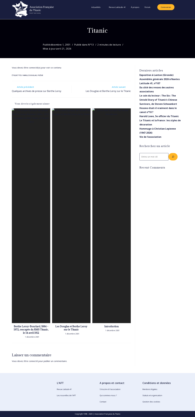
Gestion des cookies (151, 401)
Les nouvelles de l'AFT (66, 395)
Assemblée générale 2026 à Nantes (159, 79)
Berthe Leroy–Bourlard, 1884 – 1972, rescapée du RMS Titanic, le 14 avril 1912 (31, 329)
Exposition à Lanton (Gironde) (156, 75)
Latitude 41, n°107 (149, 83)
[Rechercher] (173, 156)
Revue (64, 389)
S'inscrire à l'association (110, 389)
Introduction (111, 326)
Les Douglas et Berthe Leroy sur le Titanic (71, 328)
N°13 (91, 44)
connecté (33, 361)
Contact (103, 401)
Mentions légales (149, 389)
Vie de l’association (150, 136)
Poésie (40, 75)
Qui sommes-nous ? (108, 395)
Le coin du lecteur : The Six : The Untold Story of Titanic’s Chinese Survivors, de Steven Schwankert (158, 100)
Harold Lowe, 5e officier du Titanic (159, 116)
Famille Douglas (30, 75)
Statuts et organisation (152, 395)
